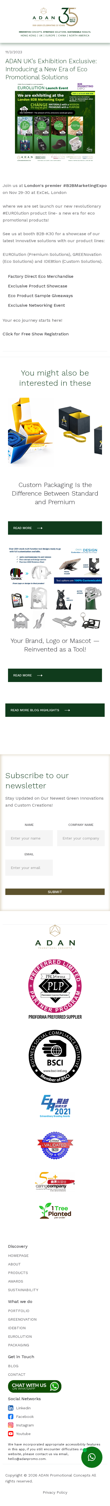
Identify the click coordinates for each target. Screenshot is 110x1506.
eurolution (20, 1336)
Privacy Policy (55, 1492)
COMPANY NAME (80, 825)
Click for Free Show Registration (36, 333)
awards (15, 1281)
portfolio (18, 1311)
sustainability (23, 1290)
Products (18, 1273)
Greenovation (22, 1319)
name (29, 825)
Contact (17, 1374)
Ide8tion (17, 1328)
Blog (13, 1366)
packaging (18, 1345)
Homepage (18, 1255)
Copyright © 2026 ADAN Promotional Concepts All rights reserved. (50, 1478)
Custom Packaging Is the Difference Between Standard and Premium (55, 493)
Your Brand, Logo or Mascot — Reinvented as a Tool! (55, 645)
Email (29, 854)
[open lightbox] (55, 121)
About (14, 1264)
